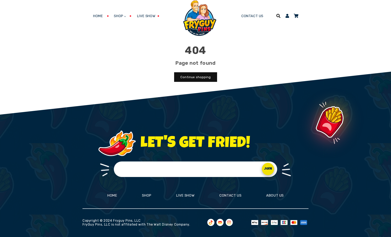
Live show (185, 195)
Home (112, 195)
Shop (146, 195)
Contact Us (230, 195)
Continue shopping (195, 77)
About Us (275, 195)
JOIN (268, 169)
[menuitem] (98, 16)
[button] (278, 15)
